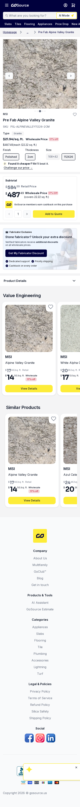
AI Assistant (40, 602)
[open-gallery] (40, 74)
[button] (27, 32)
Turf (40, 673)
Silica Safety (40, 711)
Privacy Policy (40, 691)
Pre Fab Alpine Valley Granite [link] (56, 32)
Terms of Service (40, 698)
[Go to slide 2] (37, 111)
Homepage (10, 32)
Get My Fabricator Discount (26, 253)
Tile (40, 647)
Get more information (51, 759)
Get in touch (40, 585)
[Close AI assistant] (76, 719)
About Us (40, 558)
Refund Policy (40, 705)
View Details (29, 388)
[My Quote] (73, 5)
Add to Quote (53, 213)
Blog (40, 578)
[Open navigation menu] (6, 5)
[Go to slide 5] (45, 111)
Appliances (40, 627)
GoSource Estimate (40, 609)
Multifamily (40, 565)
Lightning (40, 667)
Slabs (40, 634)
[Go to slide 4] (42, 111)
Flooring (40, 640)
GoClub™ (40, 571)
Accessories (40, 660)
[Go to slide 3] (40, 111)
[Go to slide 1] (35, 111)
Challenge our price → (18, 167)
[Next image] (71, 76)
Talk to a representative (51, 749)
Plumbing (40, 654)
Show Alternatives (51, 739)
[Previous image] (9, 76)
